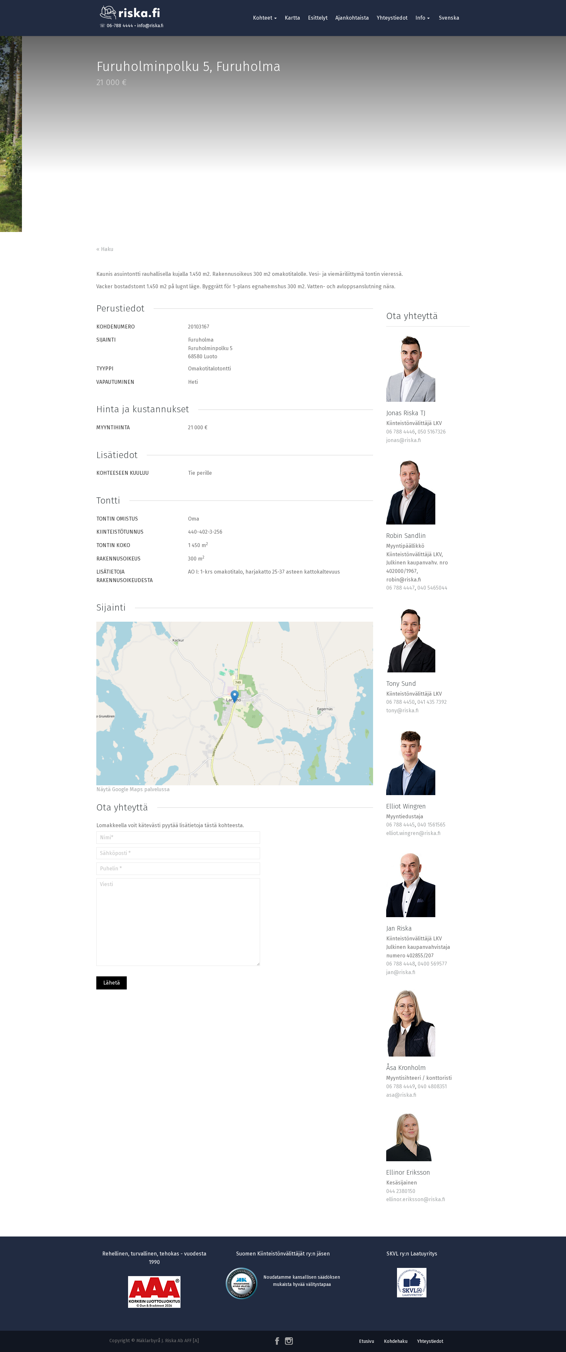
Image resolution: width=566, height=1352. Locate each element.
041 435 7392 (432, 702)
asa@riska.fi (401, 1095)
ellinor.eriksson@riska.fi (415, 1199)
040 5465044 (432, 588)
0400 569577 (432, 964)
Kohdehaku (395, 1341)
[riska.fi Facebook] (277, 1341)
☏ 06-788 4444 (116, 25)
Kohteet (263, 18)
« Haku (104, 249)
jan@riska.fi (400, 972)
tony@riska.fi (402, 710)
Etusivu (366, 1341)
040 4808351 (432, 1086)
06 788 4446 (400, 432)
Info (420, 18)
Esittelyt (318, 18)
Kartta (292, 18)
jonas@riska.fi (403, 440)
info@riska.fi (150, 25)
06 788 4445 (400, 825)
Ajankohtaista (352, 18)
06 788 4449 (400, 1086)
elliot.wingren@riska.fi (413, 833)
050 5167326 (432, 432)
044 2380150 (400, 1191)
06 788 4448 (400, 964)
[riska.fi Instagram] (287, 1341)
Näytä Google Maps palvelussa (133, 789)
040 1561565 (431, 825)
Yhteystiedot (392, 18)
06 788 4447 (400, 588)
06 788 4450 (400, 702)
